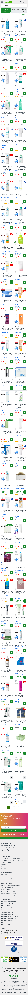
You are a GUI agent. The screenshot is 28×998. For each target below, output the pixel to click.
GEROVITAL (4, 569)
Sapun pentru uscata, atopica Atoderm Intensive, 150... (7, 459)
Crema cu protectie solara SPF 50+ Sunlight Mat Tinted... (20, 459)
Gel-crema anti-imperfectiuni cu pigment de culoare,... (20, 566)
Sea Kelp (3, 544)
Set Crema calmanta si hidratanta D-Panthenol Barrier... (21, 619)
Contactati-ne (4, 868)
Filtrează (24, 14)
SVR (2, 435)
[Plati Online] (14, 978)
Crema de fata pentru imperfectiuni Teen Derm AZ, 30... (20, 538)
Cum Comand (4, 852)
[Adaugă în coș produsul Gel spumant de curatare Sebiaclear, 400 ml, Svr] (11, 439)
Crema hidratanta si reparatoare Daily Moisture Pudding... (21, 381)
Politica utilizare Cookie (7, 879)
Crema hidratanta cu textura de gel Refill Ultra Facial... (20, 670)
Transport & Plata (5, 856)
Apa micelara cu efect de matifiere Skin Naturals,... (20, 406)
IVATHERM (17, 35)
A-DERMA (3, 648)
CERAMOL (3, 90)
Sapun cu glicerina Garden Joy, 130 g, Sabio (20, 746)
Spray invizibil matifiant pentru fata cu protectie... (7, 247)
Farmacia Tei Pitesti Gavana (9, 918)
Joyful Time (17, 598)
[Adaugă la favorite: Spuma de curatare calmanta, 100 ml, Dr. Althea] (16, 418)
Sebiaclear (3, 437)
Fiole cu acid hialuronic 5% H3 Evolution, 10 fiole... (7, 566)
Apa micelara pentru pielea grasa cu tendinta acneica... (7, 221)
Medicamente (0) (15, 10)
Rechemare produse (6, 866)
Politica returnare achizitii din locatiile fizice (12, 860)
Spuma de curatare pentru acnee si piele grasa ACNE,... (7, 87)
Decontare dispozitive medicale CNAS (10, 885)
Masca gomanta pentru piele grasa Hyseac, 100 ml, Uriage (21, 87)
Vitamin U (3, 623)
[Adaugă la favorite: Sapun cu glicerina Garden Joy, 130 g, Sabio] (16, 732)
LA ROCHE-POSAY (5, 35)
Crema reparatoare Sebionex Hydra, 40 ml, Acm (7, 695)
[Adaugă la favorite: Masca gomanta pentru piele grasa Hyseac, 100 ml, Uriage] (16, 73)
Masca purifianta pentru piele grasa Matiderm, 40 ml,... (7, 796)
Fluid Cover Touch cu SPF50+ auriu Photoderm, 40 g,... (20, 355)
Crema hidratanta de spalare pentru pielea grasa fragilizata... (7, 194)
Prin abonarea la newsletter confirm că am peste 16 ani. (13, 822)
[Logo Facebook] (10, 976)
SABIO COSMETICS (19, 488)
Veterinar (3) (23, 10)
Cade (2, 385)
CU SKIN (3, 622)
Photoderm (4, 279)
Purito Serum (18, 253)
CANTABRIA (17, 516)
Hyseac (16, 91)
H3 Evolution (4, 570)
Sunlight (17, 465)
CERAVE (3, 63)
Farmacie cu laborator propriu (8, 854)
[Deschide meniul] (2, 2)
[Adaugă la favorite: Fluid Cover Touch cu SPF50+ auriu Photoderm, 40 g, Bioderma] (16, 341)
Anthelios (3, 253)
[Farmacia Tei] (8, 2)
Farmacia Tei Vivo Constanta (9, 910)
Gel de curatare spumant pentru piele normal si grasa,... (20, 168)
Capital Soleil (18, 332)
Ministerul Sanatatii (6, 889)
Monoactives (4, 726)
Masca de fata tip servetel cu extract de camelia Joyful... (20, 592)
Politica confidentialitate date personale (11, 881)
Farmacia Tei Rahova (7, 912)
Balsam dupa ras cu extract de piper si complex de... (21, 721)
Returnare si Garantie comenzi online (10, 858)
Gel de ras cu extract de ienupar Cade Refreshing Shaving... (7, 381)
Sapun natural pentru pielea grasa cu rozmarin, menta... (20, 485)
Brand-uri (3, 864)
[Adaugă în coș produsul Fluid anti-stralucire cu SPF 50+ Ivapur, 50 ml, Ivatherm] (11, 518)
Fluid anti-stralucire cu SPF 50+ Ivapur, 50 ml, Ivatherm (7, 512)
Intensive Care (4, 332)
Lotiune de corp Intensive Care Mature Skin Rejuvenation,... (7, 328)
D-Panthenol (18, 623)
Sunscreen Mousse (6, 597)
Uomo (16, 726)
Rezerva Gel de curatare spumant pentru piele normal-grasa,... (7, 60)
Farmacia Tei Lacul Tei (7, 908)
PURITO (16, 251)
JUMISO (16, 621)
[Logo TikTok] (17, 976)
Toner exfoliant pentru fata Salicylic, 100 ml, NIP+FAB (20, 695)
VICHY (16, 331)
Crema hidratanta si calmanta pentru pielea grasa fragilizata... (7, 168)
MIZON (16, 597)
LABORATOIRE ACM (6, 698)
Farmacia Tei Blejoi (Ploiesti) (9, 924)
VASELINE (3, 331)
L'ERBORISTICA (18, 724)
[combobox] (14, 5)
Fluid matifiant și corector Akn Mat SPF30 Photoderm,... (7, 275)
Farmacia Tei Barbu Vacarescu (10, 901)
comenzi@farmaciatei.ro (9, 934)
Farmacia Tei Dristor (7, 906)
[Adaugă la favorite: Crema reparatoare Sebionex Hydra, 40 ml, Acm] (2, 681)
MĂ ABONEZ (14, 830)
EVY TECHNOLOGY (5, 595)
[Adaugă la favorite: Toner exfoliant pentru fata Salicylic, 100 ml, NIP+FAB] (16, 681)
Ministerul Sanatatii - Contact (8, 893)
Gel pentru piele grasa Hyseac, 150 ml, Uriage (21, 795)
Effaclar (3, 37)
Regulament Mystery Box (7, 850)
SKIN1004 (17, 278)
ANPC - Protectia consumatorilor (9, 895)
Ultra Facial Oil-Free (20, 674)
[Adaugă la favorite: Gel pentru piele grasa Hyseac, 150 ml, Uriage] (16, 782)
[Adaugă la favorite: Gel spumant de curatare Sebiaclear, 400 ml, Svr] (2, 418)
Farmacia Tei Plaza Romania (9, 903)
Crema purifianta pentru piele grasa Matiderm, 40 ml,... (7, 771)
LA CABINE (3, 724)
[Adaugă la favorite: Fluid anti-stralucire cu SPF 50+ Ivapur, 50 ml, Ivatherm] (2, 498)
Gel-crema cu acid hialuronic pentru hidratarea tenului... (7, 302)
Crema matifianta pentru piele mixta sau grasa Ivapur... (20, 141)
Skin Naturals (18, 410)
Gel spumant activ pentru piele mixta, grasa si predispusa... (20, 113)
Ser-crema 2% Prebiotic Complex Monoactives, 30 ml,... (7, 721)
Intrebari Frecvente (6, 862)
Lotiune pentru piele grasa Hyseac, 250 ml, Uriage (20, 771)
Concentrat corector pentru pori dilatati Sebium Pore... (7, 355)
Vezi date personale (13, 834)
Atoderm (3, 463)
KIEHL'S (16, 673)
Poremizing (17, 279)
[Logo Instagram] (15, 976)
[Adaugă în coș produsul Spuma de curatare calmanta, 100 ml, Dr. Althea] (24, 439)
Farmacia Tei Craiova (7, 922)
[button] (11, 492)
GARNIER (17, 408)
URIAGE (16, 89)
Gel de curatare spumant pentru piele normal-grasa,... (20, 59)
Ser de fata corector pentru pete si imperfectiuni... (21, 247)
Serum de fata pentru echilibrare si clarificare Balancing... (7, 670)
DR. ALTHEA (18, 435)
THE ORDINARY (5, 673)
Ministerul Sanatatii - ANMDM (8, 891)
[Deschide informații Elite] (3, 21)
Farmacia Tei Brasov (7, 920)
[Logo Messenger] (13, 976)
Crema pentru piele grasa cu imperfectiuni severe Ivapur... (20, 33)
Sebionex (3, 699)
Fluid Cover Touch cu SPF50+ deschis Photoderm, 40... (20, 302)
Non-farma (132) (6, 10)
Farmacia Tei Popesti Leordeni (10, 916)
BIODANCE (4, 542)
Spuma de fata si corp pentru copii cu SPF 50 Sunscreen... (7, 592)
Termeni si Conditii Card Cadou (9, 847)
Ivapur (16, 37)
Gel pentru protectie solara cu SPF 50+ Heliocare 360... (21, 512)
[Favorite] (20, 2)
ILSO (16, 384)
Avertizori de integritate (7, 883)
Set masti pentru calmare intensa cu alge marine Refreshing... (7, 538)
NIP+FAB (17, 699)
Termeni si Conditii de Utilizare (9, 845)
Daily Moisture (18, 385)
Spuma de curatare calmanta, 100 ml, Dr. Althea (20, 432)
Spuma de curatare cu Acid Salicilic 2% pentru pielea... (21, 194)
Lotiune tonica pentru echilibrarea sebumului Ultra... (7, 746)
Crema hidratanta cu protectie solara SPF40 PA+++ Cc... (7, 619)
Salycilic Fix (17, 701)
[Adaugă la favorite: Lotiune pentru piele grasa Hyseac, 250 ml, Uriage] (16, 757)
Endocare (17, 517)
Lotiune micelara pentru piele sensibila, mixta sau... (20, 221)
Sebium (17, 119)
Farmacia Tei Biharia (7, 914)
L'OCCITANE (4, 384)
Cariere (3, 876)
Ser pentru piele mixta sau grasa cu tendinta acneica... (7, 141)
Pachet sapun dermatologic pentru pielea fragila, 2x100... (7, 644)
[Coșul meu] (23, 2)
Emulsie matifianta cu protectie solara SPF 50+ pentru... (20, 328)
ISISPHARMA (18, 542)
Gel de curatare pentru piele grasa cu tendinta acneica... (7, 33)
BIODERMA (17, 117)
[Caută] (25, 5)
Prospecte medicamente (7, 887)
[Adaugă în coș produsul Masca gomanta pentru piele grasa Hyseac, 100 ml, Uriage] (24, 93)
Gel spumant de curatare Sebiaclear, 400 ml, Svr (7, 432)
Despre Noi (4, 874)
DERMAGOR (4, 774)
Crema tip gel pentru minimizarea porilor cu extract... (21, 275)
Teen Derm (17, 544)
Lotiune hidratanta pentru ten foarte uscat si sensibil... (7, 406)
